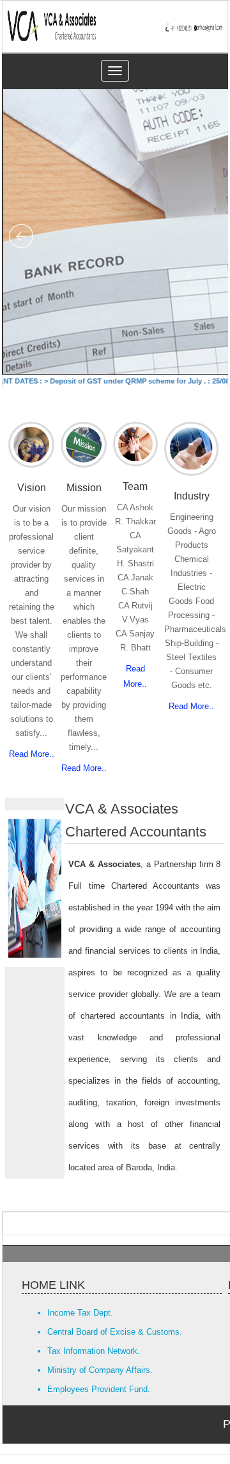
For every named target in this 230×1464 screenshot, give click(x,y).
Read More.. (31, 754)
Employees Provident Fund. (98, 1389)
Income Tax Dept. (80, 1312)
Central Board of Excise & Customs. (114, 1332)
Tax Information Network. (93, 1351)
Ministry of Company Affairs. (100, 1370)
